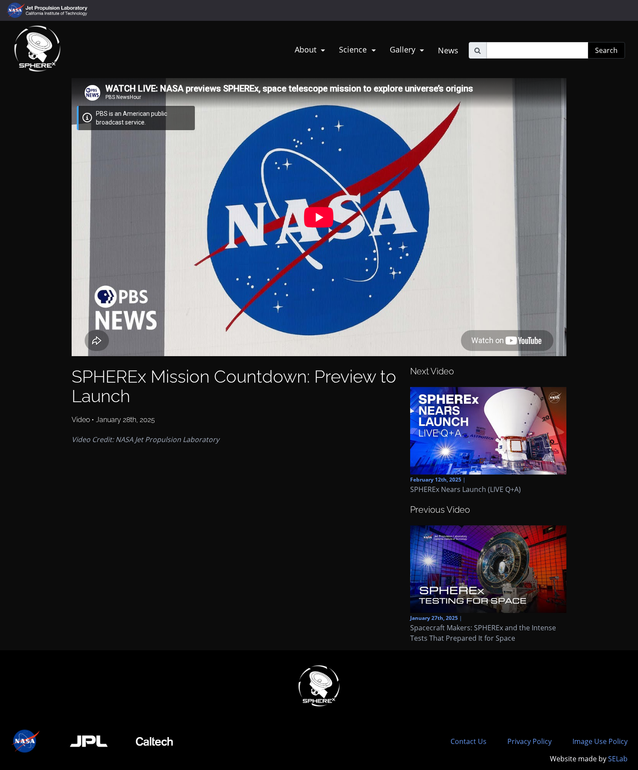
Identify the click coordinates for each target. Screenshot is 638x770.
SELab (618, 758)
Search (606, 50)
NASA (17, 10)
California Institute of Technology (57, 14)
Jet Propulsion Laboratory (57, 6)
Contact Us (469, 741)
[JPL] (88, 741)
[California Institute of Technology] (154, 741)
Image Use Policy (600, 741)
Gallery (404, 49)
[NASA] (26, 741)
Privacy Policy (529, 741)
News (448, 50)
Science (354, 49)
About (307, 49)
